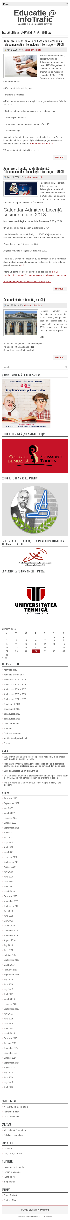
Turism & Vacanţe (12, 1172)
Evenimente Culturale (14, 1167)
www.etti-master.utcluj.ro (41, 143)
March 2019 (9, 925)
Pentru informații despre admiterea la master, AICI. (27, 281)
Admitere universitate (31, 50)
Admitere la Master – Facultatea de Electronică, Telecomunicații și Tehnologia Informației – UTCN (33, 43)
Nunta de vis (9, 1177)
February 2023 (10, 798)
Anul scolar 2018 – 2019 (15, 699)
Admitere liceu (10, 670)
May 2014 (8, 1082)
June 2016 (8, 984)
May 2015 (8, 1023)
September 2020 (11, 862)
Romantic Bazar (11, 1112)
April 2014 (8, 1087)
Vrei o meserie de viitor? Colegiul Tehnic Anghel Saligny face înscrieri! (32, 784)
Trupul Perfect (10, 1195)
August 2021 (9, 832)
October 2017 (10, 955)
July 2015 (8, 1014)
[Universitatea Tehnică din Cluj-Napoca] (35, 600)
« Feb (4, 658)
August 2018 (9, 940)
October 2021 (10, 823)
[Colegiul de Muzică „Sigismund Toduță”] (35, 456)
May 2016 (8, 989)
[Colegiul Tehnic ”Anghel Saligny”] (35, 509)
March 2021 (9, 852)
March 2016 (9, 999)
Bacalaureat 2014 (12, 704)
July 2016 (8, 979)
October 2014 (10, 1058)
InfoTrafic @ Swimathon (15, 1130)
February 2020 (10, 896)
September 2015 (11, 1009)
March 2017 (9, 965)
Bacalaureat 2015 (12, 709)
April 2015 (8, 1028)
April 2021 (8, 847)
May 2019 (8, 921)
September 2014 (11, 1063)
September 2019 (11, 906)
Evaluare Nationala (12, 733)
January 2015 (10, 1043)
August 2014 (9, 1067)
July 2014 (8, 1072)
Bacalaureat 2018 (12, 719)
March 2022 (9, 813)
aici (22, 265)
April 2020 (8, 886)
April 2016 (8, 994)
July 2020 (8, 872)
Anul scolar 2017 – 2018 (15, 694)
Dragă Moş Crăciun (13, 1153)
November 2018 (11, 935)
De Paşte (8, 1148)
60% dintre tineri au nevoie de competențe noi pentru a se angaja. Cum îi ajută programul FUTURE (34, 758)
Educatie (8, 728)
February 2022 (10, 818)
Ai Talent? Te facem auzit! (16, 1107)
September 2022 (11, 803)
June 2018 (8, 950)
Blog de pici (9, 1182)
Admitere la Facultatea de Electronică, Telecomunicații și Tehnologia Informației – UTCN (33, 170)
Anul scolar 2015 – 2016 (15, 684)
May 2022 (8, 808)
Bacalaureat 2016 (12, 714)
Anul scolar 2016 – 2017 (15, 689)
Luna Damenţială (11, 1116)
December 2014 (11, 1048)
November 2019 (11, 901)
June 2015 (8, 1018)
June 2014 (8, 1077)
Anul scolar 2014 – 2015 (15, 679)
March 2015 (9, 1033)
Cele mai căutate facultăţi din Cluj (24, 299)
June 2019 (8, 916)
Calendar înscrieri (12, 723)
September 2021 (11, 828)
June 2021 (8, 837)
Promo (7, 743)
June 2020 (8, 877)
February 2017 (10, 970)
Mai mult (59, 157)
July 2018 (8, 945)
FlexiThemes (47, 1217)
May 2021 (8, 842)
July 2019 (8, 911)
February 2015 (10, 1038)
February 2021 (10, 857)
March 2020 (9, 891)
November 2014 (11, 1053)
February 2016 (10, 1004)
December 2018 (11, 930)
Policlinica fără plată (13, 1135)
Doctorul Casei (10, 1200)
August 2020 (9, 867)
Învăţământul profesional (15, 738)
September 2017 (11, 960)
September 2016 (11, 974)
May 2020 (8, 881)
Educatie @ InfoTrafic (35, 16)
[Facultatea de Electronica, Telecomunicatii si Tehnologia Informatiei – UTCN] (35, 557)
